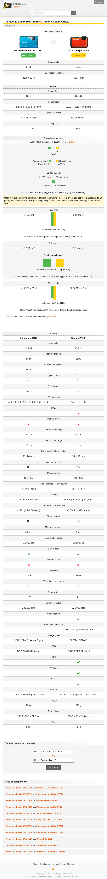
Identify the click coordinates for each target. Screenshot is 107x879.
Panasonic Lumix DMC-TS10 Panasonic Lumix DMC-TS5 (34, 845)
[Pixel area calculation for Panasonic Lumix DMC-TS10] (24, 248)
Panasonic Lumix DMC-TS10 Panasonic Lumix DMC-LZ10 (34, 832)
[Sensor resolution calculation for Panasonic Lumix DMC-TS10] (22, 117)
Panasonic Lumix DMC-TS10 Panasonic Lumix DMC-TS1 (34, 788)
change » (73, 142)
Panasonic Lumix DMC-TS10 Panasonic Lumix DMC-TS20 (34, 794)
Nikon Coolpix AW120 (78, 50)
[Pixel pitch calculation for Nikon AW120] (82, 215)
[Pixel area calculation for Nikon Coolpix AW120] (82, 248)
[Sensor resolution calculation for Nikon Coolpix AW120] (84, 117)
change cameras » (53, 31)
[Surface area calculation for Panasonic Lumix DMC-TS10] (39, 177)
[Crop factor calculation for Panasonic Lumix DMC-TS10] (26, 348)
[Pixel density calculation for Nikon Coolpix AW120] (85, 288)
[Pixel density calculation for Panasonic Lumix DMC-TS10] (21, 288)
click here (52, 316)
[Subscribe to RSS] (53, 868)
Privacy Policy (58, 864)
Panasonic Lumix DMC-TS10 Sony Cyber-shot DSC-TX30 (34, 820)
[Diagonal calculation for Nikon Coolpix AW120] (83, 128)
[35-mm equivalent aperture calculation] (22, 488)
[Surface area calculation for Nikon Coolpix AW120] (67, 177)
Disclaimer (45, 864)
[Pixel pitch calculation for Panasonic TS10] (25, 215)
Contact (70, 864)
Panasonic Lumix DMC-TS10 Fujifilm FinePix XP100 (32, 800)
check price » (28, 55)
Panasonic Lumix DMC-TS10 (28, 50)
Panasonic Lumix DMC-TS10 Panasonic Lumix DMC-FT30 (34, 826)
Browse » (99, 2)
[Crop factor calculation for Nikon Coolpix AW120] (80, 348)
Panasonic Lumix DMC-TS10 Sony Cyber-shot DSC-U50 (33, 813)
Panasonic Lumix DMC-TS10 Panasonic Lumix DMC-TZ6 (34, 807)
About (35, 864)
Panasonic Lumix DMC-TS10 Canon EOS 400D (29, 839)
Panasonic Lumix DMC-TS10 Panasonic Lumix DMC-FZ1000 (35, 852)
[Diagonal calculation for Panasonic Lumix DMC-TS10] (24, 128)
